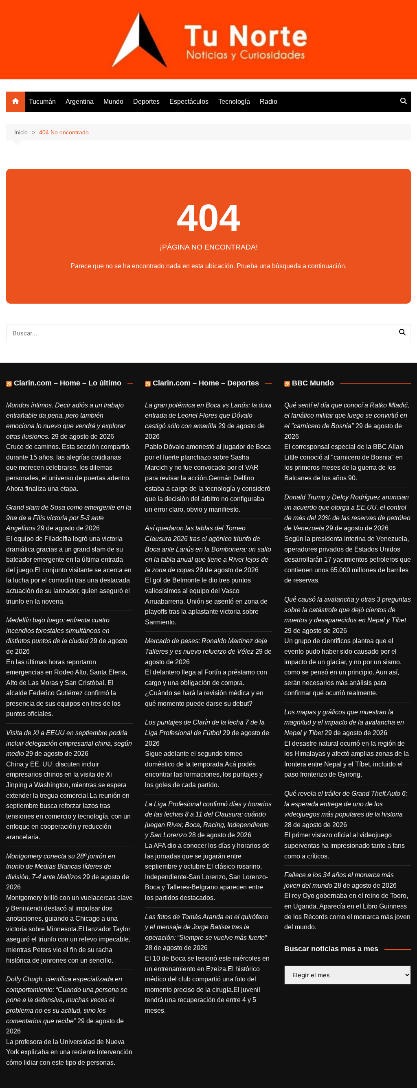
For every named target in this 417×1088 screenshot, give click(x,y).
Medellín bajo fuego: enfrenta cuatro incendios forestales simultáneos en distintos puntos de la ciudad (58, 630)
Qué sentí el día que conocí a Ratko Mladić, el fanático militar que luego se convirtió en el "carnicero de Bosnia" (346, 415)
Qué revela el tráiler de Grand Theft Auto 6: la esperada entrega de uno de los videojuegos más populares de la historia (345, 804)
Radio (268, 101)
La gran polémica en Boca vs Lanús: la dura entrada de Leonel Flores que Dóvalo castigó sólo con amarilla (208, 415)
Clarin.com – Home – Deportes (206, 383)
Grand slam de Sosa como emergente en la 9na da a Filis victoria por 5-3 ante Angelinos (68, 518)
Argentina (80, 101)
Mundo (113, 101)
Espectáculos (188, 101)
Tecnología (234, 101)
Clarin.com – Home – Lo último (67, 383)
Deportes (146, 101)
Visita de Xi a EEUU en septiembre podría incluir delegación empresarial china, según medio (69, 743)
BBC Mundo (313, 383)
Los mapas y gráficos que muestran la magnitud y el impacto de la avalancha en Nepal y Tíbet (344, 722)
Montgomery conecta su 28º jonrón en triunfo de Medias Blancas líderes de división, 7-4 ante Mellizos (60, 866)
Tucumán (42, 101)
